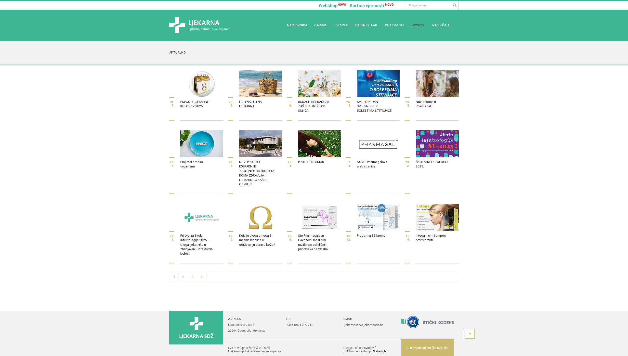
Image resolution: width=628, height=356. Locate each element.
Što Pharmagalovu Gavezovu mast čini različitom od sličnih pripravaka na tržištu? (313, 242)
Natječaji (440, 25)
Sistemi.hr (380, 351)
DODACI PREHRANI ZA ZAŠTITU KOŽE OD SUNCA (313, 106)
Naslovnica (297, 25)
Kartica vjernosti (372, 5)
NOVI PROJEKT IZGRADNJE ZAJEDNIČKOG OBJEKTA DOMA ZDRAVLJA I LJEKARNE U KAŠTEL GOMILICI (256, 173)
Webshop (332, 5)
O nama (320, 25)
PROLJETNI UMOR (311, 162)
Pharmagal (395, 25)
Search (454, 5)
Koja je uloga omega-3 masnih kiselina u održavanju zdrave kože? (257, 239)
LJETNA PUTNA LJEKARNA (250, 104)
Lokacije (341, 25)
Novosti (418, 25)
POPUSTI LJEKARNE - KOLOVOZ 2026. (195, 104)
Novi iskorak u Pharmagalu (426, 104)
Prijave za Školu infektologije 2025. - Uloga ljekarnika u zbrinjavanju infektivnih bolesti (196, 244)
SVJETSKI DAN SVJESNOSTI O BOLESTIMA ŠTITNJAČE (374, 106)
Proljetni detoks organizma (191, 164)
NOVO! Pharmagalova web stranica (372, 164)
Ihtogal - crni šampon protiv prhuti (431, 237)
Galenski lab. (366, 25)
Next (202, 277)
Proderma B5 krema (371, 235)
